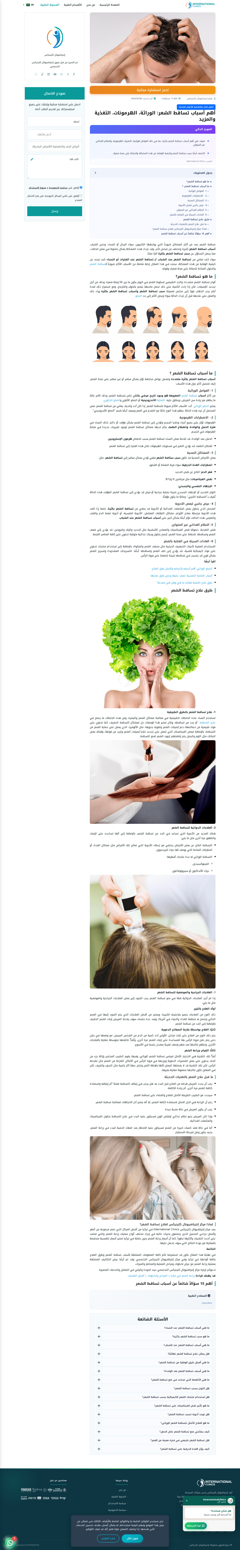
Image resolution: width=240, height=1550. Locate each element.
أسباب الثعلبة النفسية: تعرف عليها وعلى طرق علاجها (181, 575)
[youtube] (55, 74)
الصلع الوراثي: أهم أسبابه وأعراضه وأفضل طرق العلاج (182, 568)
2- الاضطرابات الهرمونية (194, 196)
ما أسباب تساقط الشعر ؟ (195, 186)
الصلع (139, 295)
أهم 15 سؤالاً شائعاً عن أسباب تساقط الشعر (185, 233)
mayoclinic (207, 1303)
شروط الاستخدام (37, 188)
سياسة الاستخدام (117, 1503)
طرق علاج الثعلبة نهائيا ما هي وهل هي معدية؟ (184, 582)
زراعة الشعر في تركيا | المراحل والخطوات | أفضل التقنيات (161, 1275)
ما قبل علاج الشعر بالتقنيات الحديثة (189, 224)
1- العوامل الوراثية (198, 191)
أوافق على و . (54, 188)
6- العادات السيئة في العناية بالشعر (188, 215)
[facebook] (74, 74)
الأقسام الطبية (73, 5)
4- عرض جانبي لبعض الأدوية (192, 205)
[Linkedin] (48, 74)
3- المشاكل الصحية (197, 200)
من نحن (90, 5)
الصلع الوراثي (201, 406)
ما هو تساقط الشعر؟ (197, 181)
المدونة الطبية (49, 5)
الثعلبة (161, 400)
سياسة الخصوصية (58, 188)
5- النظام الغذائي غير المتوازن (191, 210)
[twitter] (68, 74)
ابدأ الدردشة (194, 1526)
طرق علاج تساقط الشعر (196, 219)
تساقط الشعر (98, 264)
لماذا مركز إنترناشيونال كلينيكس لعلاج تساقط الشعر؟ (179, 229)
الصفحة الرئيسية (110, 5)
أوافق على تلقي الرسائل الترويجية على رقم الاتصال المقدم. (54, 198)
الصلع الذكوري (112, 400)
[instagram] (61, 74)
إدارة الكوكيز (108, 1538)
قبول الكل (132, 1538)
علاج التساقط (207, 722)
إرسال (54, 211)
